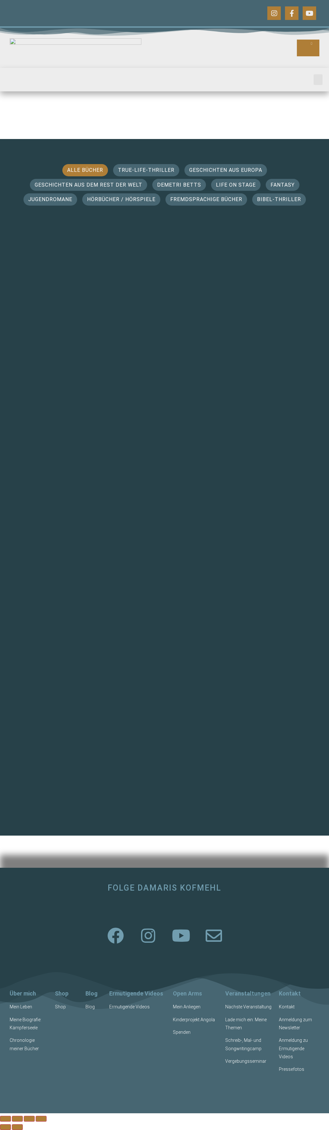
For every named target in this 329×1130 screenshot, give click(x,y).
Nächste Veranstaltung (248, 1006)
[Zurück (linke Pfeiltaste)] (5, 1127)
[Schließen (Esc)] (41, 1119)
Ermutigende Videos (136, 993)
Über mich (23, 993)
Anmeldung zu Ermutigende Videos (293, 1048)
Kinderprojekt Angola (194, 1019)
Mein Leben (21, 1006)
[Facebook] (115, 935)
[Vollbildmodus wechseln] (17, 1119)
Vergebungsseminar (245, 1061)
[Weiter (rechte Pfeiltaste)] (17, 1127)
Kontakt (290, 993)
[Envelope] (213, 935)
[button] (318, 79)
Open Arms (187, 993)
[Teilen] (29, 1119)
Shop (61, 993)
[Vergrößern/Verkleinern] (5, 1119)
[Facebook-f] (291, 13)
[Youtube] (309, 13)
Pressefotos (291, 1069)
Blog (91, 993)
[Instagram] (274, 13)
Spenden (182, 1032)
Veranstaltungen (248, 993)
